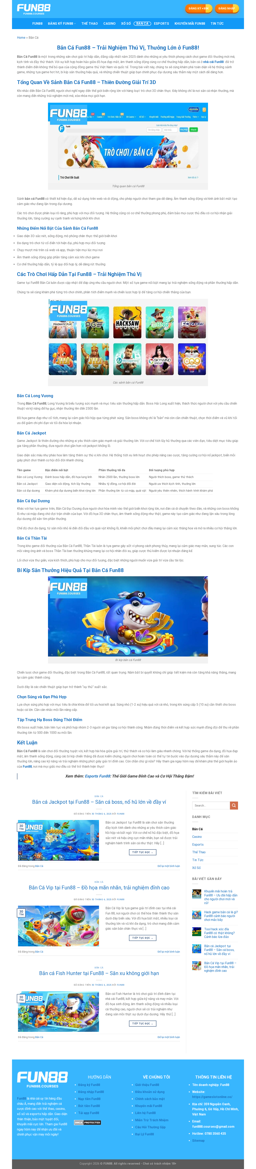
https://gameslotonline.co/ (212, 1097)
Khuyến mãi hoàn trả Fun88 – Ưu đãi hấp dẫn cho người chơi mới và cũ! (220, 897)
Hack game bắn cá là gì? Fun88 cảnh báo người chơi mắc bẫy (221, 916)
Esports (161, 23)
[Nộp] (234, 805)
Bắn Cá (142, 23)
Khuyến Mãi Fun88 (190, 23)
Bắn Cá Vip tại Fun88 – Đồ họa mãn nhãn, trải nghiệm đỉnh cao (99, 888)
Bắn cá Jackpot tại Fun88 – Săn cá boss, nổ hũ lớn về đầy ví (99, 802)
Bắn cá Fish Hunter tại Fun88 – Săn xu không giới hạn (99, 973)
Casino (109, 23)
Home (21, 38)
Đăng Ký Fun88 (60, 23)
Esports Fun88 (97, 776)
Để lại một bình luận (169, 866)
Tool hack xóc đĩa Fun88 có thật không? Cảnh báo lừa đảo (219, 933)
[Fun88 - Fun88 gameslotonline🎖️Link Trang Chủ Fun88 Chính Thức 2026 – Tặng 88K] (44, 9)
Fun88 (37, 23)
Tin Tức (217, 23)
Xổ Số (126, 23)
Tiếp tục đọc (142, 852)
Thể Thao (89, 23)
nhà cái (209, 62)
